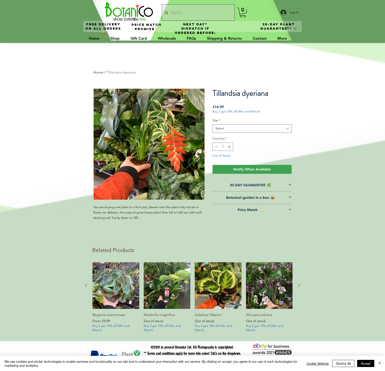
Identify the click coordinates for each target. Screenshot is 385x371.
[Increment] (229, 147)
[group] (192, 300)
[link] (243, 12)
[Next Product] (299, 285)
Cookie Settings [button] (318, 363)
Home (98, 72)
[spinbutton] (223, 147)
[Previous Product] (86, 285)
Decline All (343, 363)
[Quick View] (115, 285)
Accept (366, 363)
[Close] (379, 363)
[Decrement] (216, 147)
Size (216, 120)
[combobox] (252, 128)
